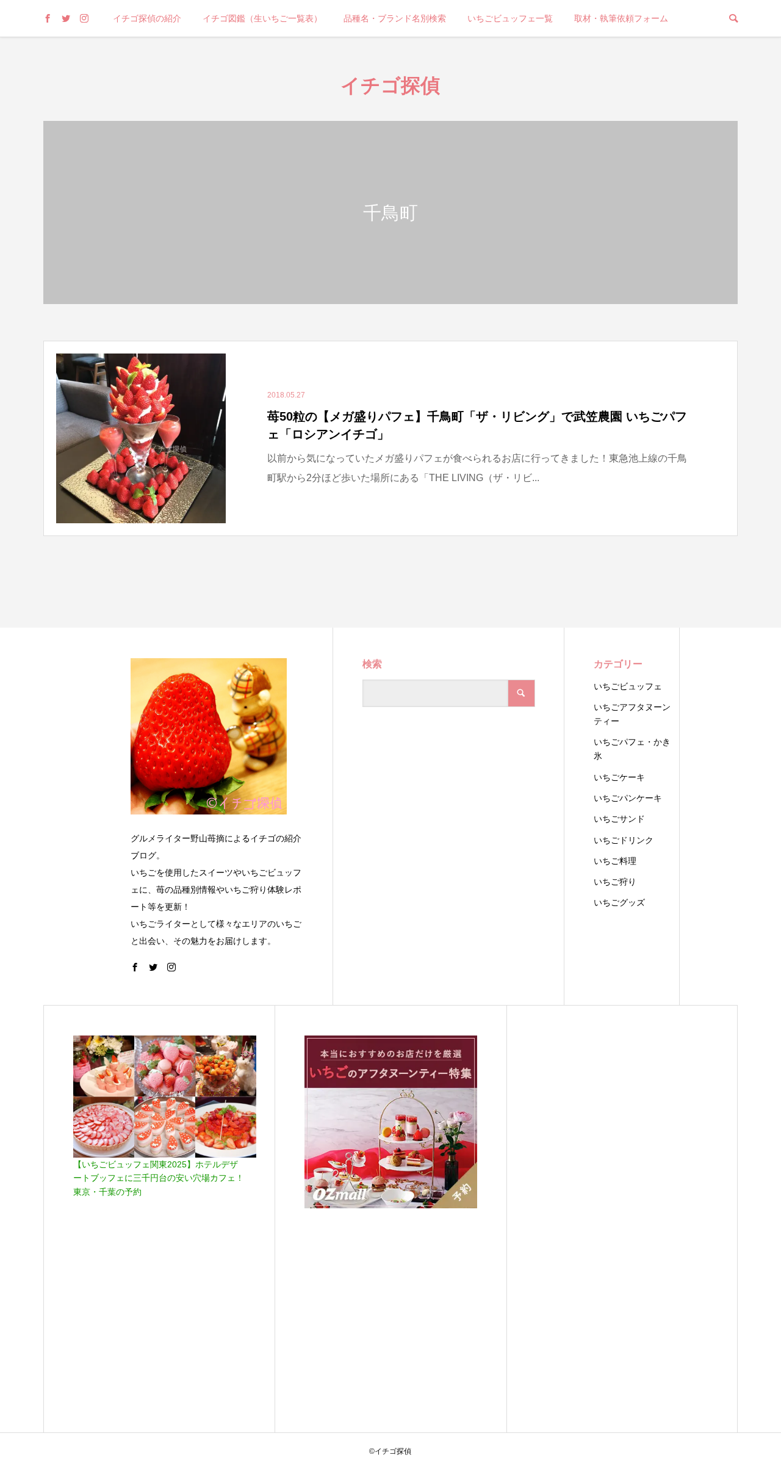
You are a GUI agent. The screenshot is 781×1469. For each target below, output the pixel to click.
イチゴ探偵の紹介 (147, 18)
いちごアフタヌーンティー (632, 714)
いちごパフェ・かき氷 (632, 749)
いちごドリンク (623, 840)
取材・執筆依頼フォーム (621, 18)
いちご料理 (615, 861)
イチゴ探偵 (390, 84)
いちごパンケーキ (628, 798)
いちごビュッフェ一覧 (510, 18)
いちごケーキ (619, 777)
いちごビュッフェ (628, 686)
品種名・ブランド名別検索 (395, 18)
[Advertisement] (622, 1219)
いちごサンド (619, 819)
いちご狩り (615, 882)
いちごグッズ (619, 902)
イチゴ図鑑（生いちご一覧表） (262, 18)
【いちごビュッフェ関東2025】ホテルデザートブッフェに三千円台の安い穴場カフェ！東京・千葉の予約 (158, 1178)
